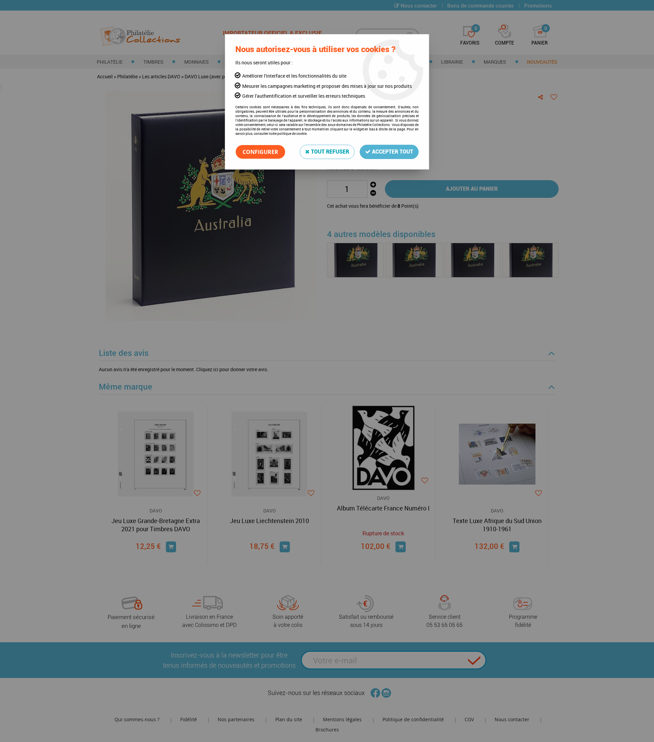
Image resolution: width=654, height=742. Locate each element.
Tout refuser (329, 151)
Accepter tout (392, 151)
